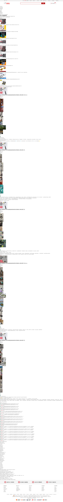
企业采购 (41, 0)
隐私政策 (44, 494)
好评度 (2, 96)
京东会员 (38, 0)
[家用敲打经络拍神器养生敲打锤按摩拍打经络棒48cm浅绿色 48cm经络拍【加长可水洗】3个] (11, 421)
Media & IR (54, 494)
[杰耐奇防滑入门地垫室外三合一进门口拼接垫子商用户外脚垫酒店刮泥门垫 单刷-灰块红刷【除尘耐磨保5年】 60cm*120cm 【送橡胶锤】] (17, 436)
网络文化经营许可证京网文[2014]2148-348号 (34, 496)
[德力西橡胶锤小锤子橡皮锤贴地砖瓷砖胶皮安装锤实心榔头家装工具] (3, 205)
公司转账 (30, 490)
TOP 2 (1, 201)
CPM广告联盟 (8, 479)
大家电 (4, 490)
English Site (50, 494)
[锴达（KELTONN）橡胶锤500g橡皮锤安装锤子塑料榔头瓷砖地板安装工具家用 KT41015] (11, 411)
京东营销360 (5, 479)
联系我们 (11, 494)
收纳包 (1, 10)
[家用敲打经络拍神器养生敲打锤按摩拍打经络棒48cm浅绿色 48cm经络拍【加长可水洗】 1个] (11, 416)
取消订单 (43, 490)
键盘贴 (1, 11)
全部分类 (1, 6)
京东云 (35, 498)
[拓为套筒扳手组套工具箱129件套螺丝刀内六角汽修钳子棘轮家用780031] (3, 41)
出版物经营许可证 (26, 496)
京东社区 (37, 494)
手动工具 (3, 14)
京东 (10, 3)
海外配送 (17, 490)
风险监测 (41, 494)
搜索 (43, 3)
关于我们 (8, 494)
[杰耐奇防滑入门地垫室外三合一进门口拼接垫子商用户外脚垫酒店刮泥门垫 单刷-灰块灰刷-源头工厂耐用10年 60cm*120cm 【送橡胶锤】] (17, 431)
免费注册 (27, 0)
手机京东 (45, 0)
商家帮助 (21, 494)
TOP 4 (1, 332)
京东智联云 (14, 479)
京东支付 (32, 498)
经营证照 (42, 497)
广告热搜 (11, 479)
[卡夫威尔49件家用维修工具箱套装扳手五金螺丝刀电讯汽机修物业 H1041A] (3, 48)
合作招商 (18, 494)
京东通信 (55, 490)
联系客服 (5, 491)
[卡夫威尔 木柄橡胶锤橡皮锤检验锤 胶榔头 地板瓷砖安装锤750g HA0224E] (9, 406)
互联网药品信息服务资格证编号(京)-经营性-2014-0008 (35, 495)
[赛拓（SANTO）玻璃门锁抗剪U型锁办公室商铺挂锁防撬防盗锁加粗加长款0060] (3, 75)
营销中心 (24, 494)
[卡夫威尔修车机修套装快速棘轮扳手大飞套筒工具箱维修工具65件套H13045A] (3, 21)
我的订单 (31, 0)
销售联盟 (34, 494)
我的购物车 (53, 3)
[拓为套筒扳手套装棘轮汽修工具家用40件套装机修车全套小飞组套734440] (3, 55)
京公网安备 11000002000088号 (18, 495)
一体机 (1, 9)
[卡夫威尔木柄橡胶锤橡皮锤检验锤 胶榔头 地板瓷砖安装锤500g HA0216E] (9, 403)
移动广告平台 (1, 479)
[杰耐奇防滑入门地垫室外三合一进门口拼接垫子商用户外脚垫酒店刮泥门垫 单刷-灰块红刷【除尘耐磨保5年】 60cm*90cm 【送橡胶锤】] (17, 426)
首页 (0, 14)
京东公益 (47, 494)
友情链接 (31, 494)
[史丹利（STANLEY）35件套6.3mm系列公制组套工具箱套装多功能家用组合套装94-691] (3, 82)
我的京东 (34, 0)
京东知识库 (1, 7)
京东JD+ (55, 491)
